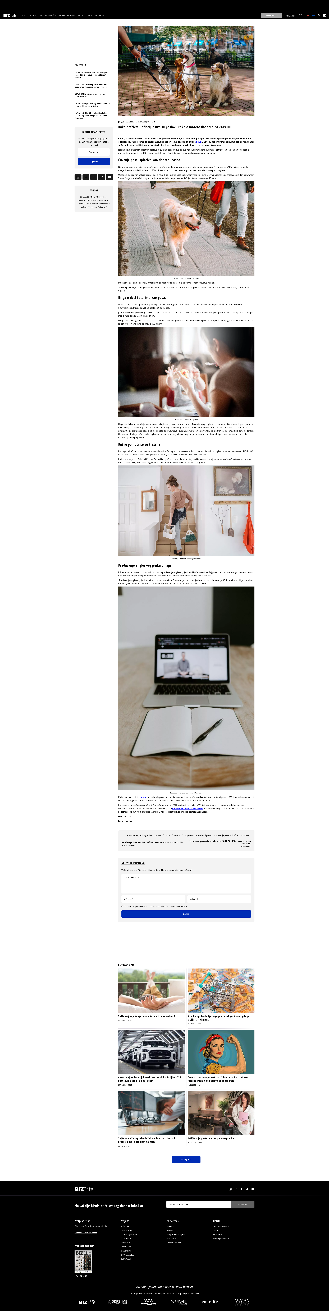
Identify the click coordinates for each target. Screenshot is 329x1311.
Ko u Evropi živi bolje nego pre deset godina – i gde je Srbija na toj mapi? (218, 1017)
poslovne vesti (92, 203)
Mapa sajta (217, 1234)
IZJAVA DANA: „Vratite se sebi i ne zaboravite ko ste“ (90, 95)
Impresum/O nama (220, 1226)
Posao (121, 122)
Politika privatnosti (220, 1238)
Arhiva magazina (173, 1242)
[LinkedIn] (86, 177)
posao (159, 835)
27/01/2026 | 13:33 (125, 1146)
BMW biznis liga (127, 1255)
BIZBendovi (126, 1250)
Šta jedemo (126, 1238)
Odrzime (81, 203)
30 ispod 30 (84, 197)
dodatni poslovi (205, 835)
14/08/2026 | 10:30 (195, 1085)
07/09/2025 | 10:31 (125, 1020)
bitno (93, 197)
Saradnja (170, 1226)
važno (83, 207)
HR (95, 200)
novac (199, 141)
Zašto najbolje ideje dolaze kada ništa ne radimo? (146, 1016)
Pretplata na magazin (175, 1234)
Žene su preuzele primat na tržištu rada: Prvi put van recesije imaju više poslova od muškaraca (218, 1079)
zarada (143, 797)
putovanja (104, 203)
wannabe (92, 207)
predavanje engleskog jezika (138, 835)
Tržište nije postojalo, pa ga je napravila (211, 1138)
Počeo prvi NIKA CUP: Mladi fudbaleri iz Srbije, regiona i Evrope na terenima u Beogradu (92, 115)
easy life (81, 200)
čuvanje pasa (222, 835)
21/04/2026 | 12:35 (125, 1085)
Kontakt (215, 1230)
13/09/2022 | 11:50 (144, 122)
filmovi (89, 200)
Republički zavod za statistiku (187, 808)
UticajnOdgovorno (129, 1234)
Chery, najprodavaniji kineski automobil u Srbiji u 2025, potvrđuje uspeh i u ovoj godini (150, 1079)
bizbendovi (101, 197)
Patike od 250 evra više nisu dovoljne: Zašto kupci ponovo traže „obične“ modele (91, 75)
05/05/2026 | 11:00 (195, 1143)
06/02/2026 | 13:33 (195, 1024)
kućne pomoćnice (240, 835)
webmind (101, 207)
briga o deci (189, 835)
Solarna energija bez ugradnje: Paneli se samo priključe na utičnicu (93, 104)
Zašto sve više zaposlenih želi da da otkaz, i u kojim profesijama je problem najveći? (147, 1140)
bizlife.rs (175, 1293)
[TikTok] (101, 177)
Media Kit (170, 1230)
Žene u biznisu (127, 1230)
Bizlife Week (126, 1259)
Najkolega (125, 1226)
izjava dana (103, 200)
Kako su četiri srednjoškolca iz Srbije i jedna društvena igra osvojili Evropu (92, 85)
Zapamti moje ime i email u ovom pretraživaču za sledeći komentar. (156, 906)
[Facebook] (93, 177)
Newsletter (171, 1238)
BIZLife (132, 122)
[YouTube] (109, 177)
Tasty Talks (126, 1246)
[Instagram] (78, 177)
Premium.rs (148, 1293)
